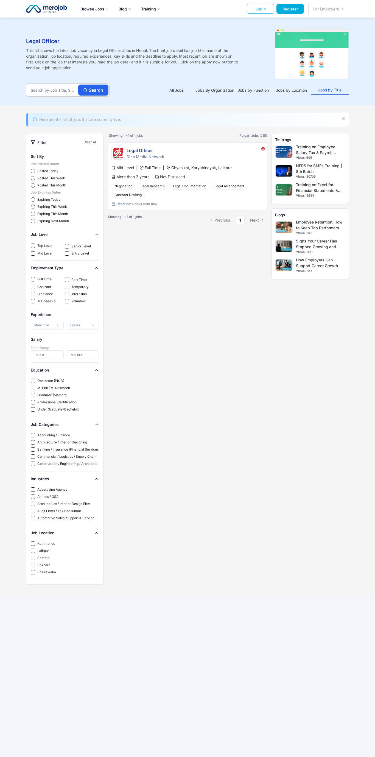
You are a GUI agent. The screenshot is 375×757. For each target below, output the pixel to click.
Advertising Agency (52, 489)
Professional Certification (57, 402)
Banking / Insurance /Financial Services (68, 449)
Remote (43, 558)
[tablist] (253, 90)
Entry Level (80, 253)
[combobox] (47, 325)
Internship (79, 294)
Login (261, 9)
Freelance (45, 294)
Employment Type (47, 268)
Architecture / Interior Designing (62, 442)
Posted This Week (51, 178)
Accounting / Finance (53, 435)
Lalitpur (43, 551)
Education (40, 370)
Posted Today (47, 171)
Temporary (80, 287)
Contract (44, 287)
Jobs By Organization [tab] (215, 90)
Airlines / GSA (47, 497)
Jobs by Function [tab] (253, 90)
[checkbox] (33, 246)
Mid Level (44, 253)
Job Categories (45, 424)
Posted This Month (51, 185)
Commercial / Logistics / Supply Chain (66, 456)
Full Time (44, 279)
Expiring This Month (52, 214)
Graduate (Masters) (52, 395)
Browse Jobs (92, 9)
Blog (123, 9)
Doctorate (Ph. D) (50, 381)
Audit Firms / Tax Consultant (59, 511)
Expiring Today (48, 199)
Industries (40, 478)
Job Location (42, 532)
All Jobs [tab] (176, 90)
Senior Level (81, 246)
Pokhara (44, 565)
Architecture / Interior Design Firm (63, 504)
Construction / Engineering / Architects (67, 464)
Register (290, 9)
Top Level (44, 246)
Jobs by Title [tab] (330, 90)
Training (148, 9)
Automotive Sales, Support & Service (65, 518)
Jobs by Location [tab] (291, 90)
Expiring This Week (52, 207)
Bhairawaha (46, 572)
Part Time (79, 280)
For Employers (326, 9)
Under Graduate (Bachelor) (58, 409)
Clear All (90, 142)
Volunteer (78, 301)
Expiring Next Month (53, 221)
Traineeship (46, 301)
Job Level (40, 234)
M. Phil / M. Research (53, 388)
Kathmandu (46, 543)
